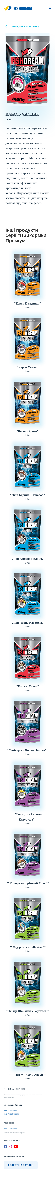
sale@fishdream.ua (11, 1114)
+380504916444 (10, 1111)
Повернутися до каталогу (24, 26)
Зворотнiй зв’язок (20, 1165)
